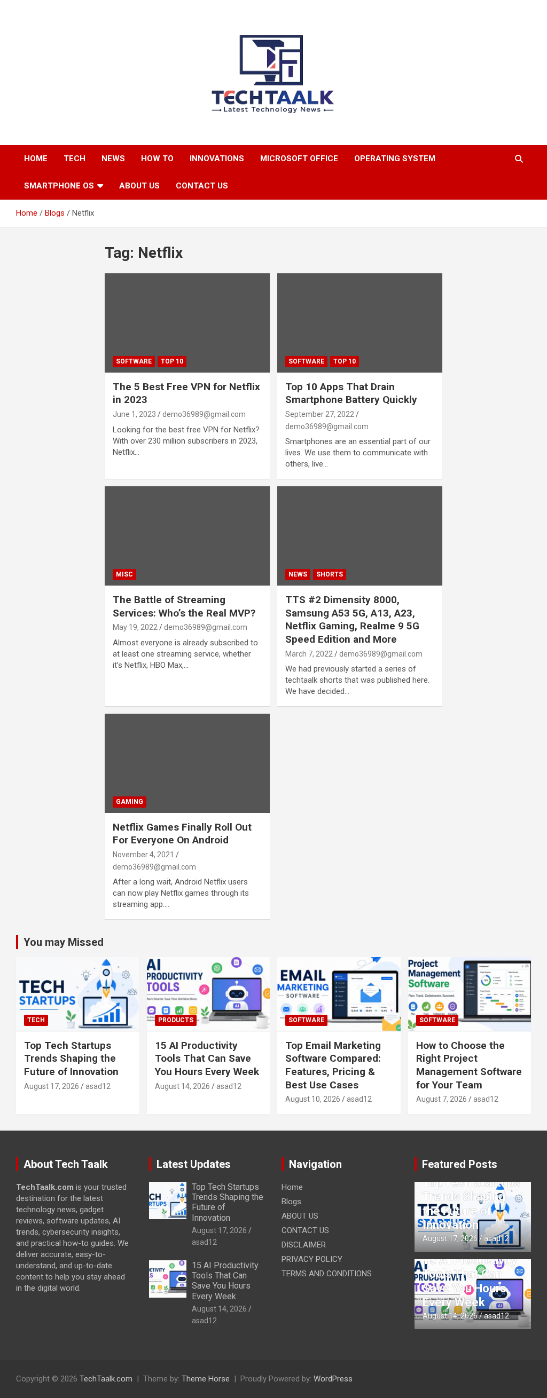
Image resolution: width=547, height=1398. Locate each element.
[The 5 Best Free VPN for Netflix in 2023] (187, 323)
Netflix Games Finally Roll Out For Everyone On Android (182, 834)
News (113, 158)
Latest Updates (194, 1164)
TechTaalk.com (106, 1379)
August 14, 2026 (182, 1086)
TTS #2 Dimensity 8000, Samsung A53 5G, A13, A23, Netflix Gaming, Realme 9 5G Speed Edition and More (352, 619)
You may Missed (64, 942)
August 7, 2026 (441, 1099)
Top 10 (172, 361)
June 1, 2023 (134, 414)
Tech (74, 158)
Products (175, 1020)
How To (157, 158)
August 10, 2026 (312, 1099)
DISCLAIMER (304, 1245)
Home (36, 158)
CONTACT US (202, 186)
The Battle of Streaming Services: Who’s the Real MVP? (184, 606)
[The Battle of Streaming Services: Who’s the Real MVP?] (187, 536)
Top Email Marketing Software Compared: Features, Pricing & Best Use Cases (333, 1065)
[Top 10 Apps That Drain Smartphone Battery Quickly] (360, 323)
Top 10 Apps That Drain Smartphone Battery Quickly (351, 393)
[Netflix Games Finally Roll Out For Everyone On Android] (187, 763)
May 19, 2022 (135, 627)
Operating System (394, 158)
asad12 (98, 1086)
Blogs (291, 1201)
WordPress (333, 1379)
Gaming (129, 801)
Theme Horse (206, 1379)
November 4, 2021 (143, 854)
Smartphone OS (59, 186)
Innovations (217, 158)
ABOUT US (139, 186)
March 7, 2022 (309, 654)
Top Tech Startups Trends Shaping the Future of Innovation (71, 1058)
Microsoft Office (299, 158)
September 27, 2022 (319, 414)
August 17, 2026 (51, 1086)
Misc (124, 574)
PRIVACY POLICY (312, 1259)
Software (134, 361)
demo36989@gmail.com (204, 414)
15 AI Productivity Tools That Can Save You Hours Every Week (207, 1058)
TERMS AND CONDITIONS (327, 1273)
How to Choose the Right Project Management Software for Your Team (469, 1065)
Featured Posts (459, 1164)
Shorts (329, 574)
